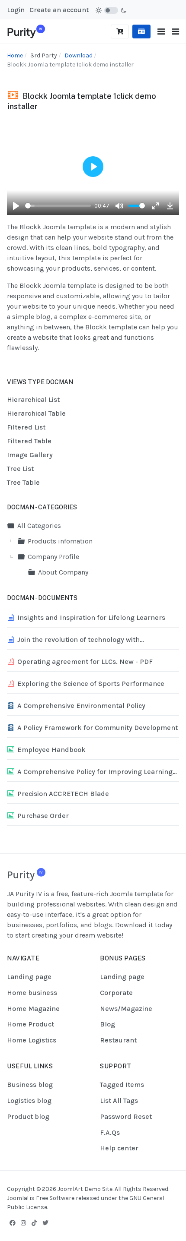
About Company (63, 572)
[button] (175, 31)
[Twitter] (45, 1223)
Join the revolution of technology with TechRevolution (78, 640)
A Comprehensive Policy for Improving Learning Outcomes (95, 772)
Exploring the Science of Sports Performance (90, 683)
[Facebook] (12, 1223)
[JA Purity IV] (26, 31)
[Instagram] (23, 1223)
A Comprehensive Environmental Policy (81, 705)
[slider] (58, 206)
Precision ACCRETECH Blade (63, 793)
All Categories (39, 525)
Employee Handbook (51, 749)
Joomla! (18, 1198)
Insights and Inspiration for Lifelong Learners (91, 617)
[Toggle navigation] (161, 31)
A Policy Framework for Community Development (97, 727)
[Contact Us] (141, 31)
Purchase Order (43, 816)
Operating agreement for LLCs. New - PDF (85, 661)
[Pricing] (120, 31)
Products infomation (60, 541)
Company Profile (53, 557)
